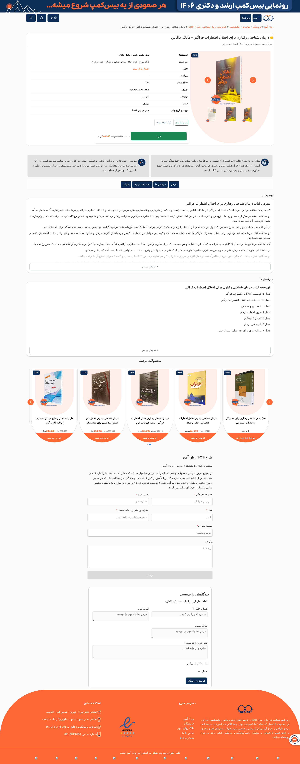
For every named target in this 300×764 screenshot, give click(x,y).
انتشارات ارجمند (141, 68)
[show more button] (150, 266)
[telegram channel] (222, 759)
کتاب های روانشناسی (239, 26)
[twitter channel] (269, 759)
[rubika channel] (48, 759)
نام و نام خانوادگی (203, 494)
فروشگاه (256, 26)
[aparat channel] (177, 759)
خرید (158, 136)
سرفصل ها (160, 184)
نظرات (126, 184)
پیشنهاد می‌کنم (195, 663)
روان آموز (268, 26)
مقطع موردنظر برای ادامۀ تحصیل (132, 510)
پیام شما (208, 541)
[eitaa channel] (68, 759)
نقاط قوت (143, 608)
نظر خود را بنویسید (196, 642)
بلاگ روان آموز (186, 728)
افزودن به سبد (198, 437)
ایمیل (209, 510)
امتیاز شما (202, 671)
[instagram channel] (247, 759)
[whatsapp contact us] (153, 759)
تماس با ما (188, 733)
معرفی (174, 184)
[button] (207, 80)
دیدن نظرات (182, 122)
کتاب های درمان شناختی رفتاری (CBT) (207, 26)
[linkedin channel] (199, 759)
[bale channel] (107, 759)
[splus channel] (88, 759)
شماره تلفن (142, 494)
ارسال (150, 575)
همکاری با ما (187, 738)
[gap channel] (29, 759)
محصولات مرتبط (142, 184)
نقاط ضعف (201, 625)
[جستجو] (41, 18)
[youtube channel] (127, 759)
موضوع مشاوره (204, 526)
